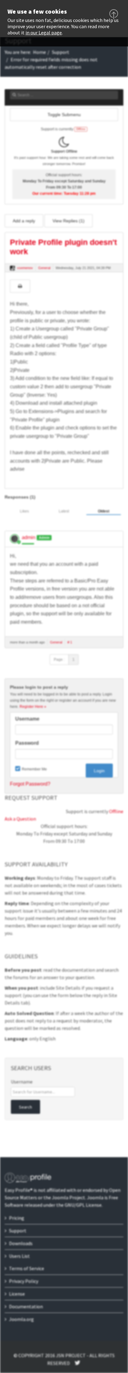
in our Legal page (43, 32)
